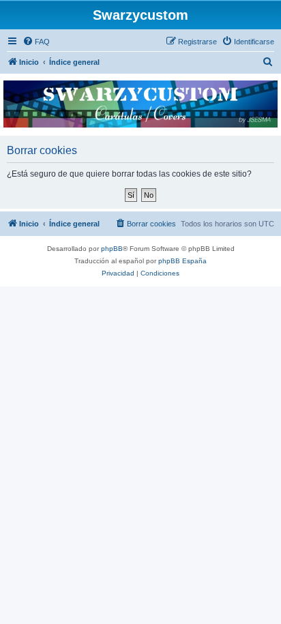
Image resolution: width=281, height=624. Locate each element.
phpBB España (182, 261)
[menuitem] (36, 41)
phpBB (112, 248)
